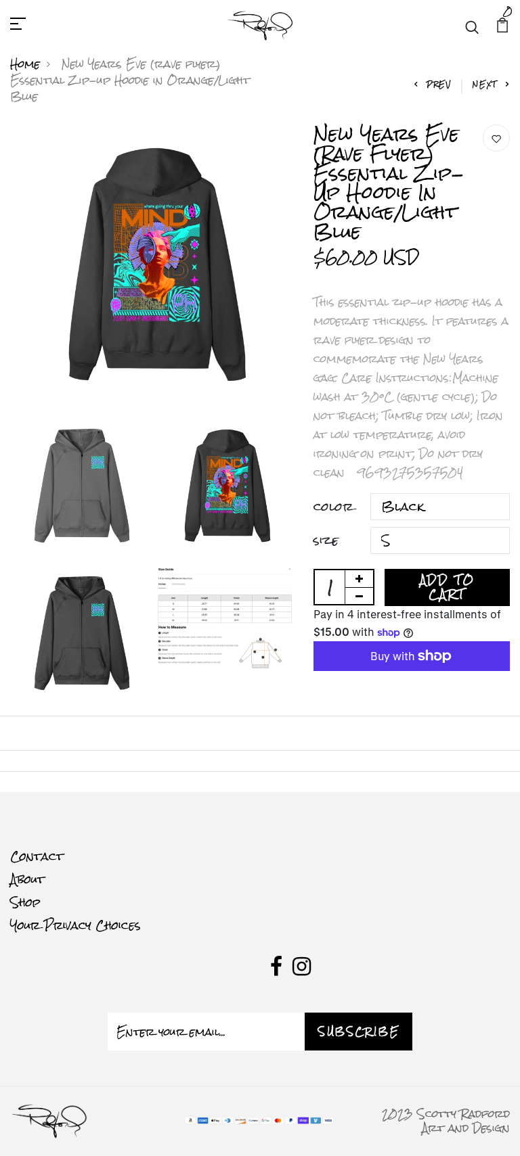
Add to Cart (447, 587)
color (333, 507)
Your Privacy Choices (75, 925)
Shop (25, 902)
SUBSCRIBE (358, 1031)
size (326, 540)
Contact (37, 856)
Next (485, 84)
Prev (439, 84)
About (27, 879)
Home (25, 64)
